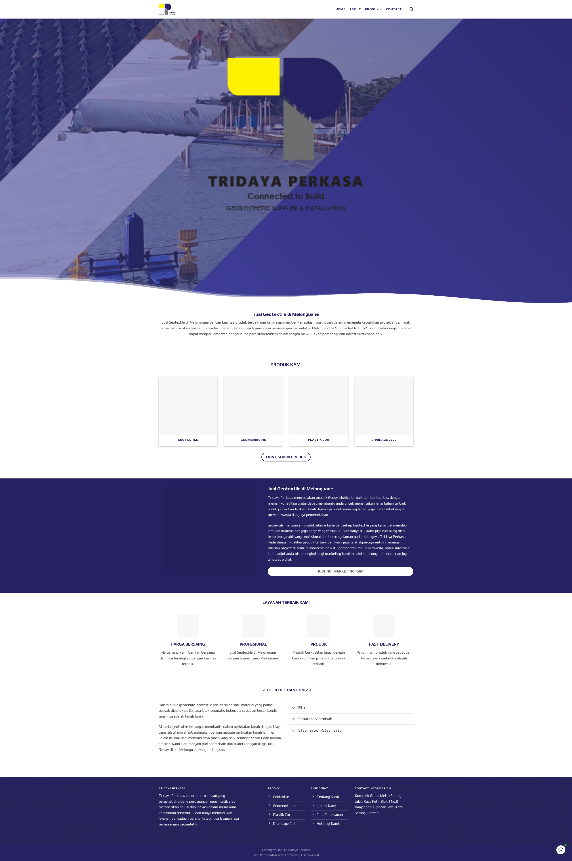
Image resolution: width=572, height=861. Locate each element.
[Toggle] (293, 708)
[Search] (411, 9)
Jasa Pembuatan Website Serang (276, 855)
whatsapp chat (279, 559)
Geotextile (361, 525)
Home (340, 9)
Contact (394, 9)
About (355, 9)
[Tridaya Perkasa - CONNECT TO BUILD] (167, 9)
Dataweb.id (311, 855)
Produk (372, 9)
